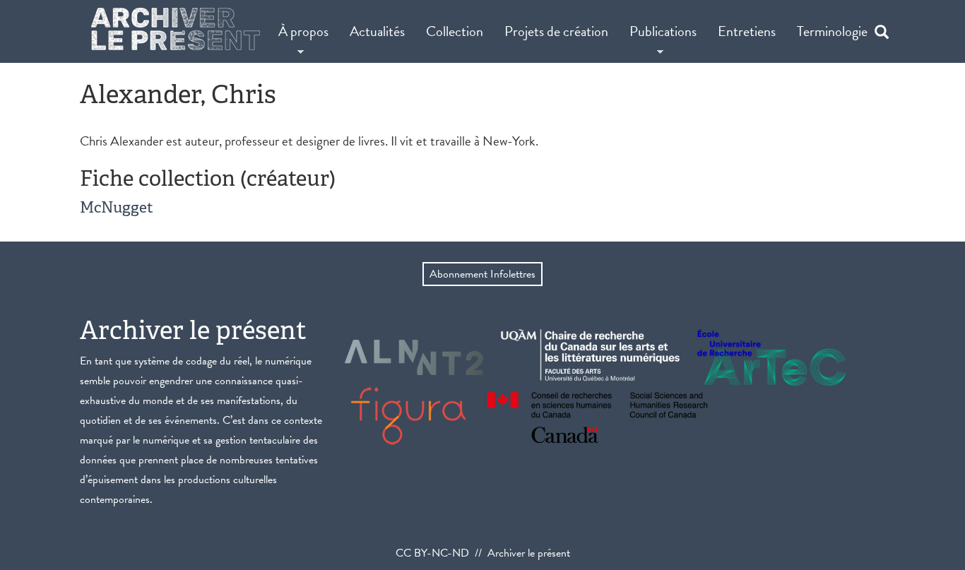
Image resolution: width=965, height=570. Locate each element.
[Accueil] (175, 29)
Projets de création (556, 31)
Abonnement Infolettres (482, 274)
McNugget (116, 207)
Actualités (377, 31)
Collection (454, 31)
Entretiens (747, 31)
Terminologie (832, 31)
